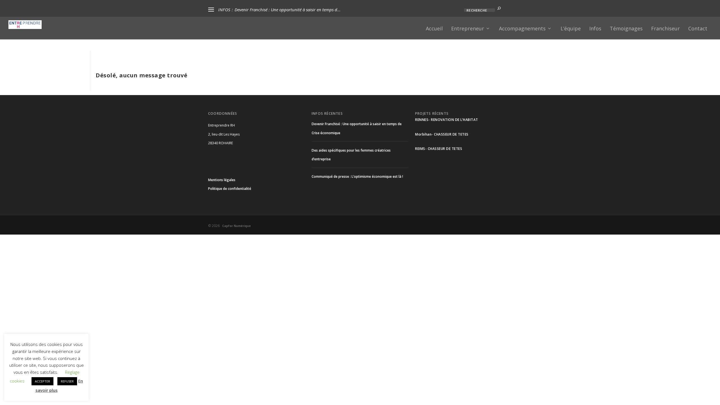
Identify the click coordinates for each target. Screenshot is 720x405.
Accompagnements (522, 29)
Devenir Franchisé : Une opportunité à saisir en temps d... (288, 9)
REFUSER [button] (67, 381)
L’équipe (571, 29)
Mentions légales (221, 179)
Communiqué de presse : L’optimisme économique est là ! (357, 176)
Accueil (434, 29)
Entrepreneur (467, 29)
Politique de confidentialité (229, 188)
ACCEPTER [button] (42, 381)
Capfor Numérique (235, 226)
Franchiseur (665, 29)
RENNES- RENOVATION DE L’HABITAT (446, 119)
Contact (697, 29)
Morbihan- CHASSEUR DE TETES (442, 134)
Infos (595, 29)
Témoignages (626, 29)
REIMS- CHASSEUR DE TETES (438, 148)
